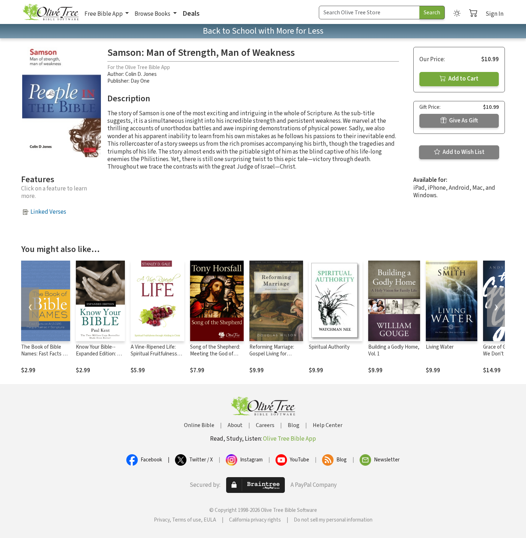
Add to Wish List (463, 152)
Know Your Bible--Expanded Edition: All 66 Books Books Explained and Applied (100, 357)
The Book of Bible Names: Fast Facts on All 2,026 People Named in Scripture (44, 357)
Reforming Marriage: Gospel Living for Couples (271, 353)
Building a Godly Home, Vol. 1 (393, 350)
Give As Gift (463, 120)
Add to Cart (462, 78)
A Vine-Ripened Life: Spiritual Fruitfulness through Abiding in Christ (154, 357)
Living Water (440, 347)
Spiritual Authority (329, 347)
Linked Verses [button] (48, 212)
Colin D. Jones (141, 74)
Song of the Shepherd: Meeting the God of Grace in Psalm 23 (215, 353)
